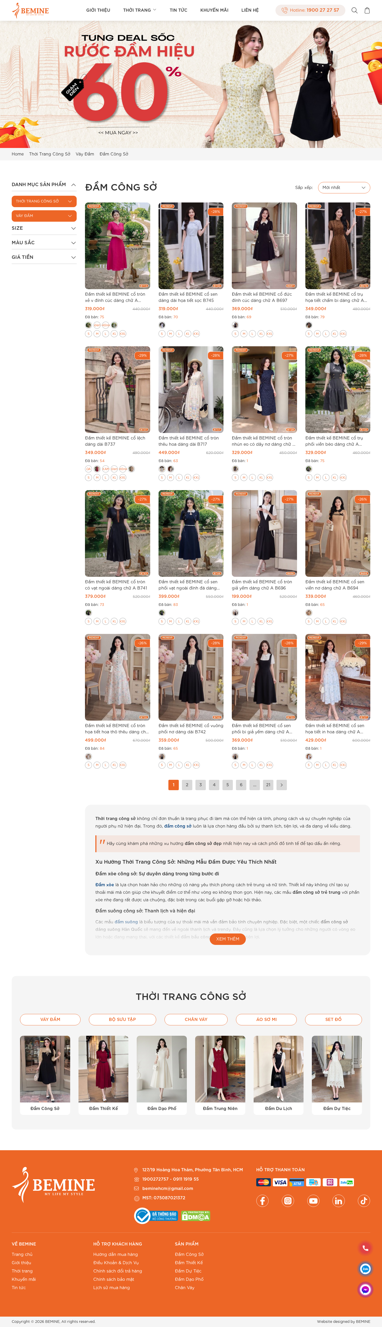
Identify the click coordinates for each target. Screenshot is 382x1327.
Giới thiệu (98, 10)
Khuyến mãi (214, 10)
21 (268, 785)
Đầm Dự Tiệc (188, 1271)
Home (18, 154)
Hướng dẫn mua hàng (115, 1254)
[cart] (367, 10)
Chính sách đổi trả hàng (117, 1271)
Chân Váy (184, 1287)
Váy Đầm (85, 154)
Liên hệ (250, 10)
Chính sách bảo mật (113, 1279)
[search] (355, 10)
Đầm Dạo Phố (189, 1279)
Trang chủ (22, 1254)
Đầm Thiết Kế (189, 1263)
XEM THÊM (227, 939)
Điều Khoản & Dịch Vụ (116, 1263)
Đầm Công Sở (189, 1254)
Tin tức (178, 10)
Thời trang (137, 10)
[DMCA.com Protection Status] (195, 1216)
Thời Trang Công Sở (49, 154)
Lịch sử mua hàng (111, 1287)
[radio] (88, 325)
